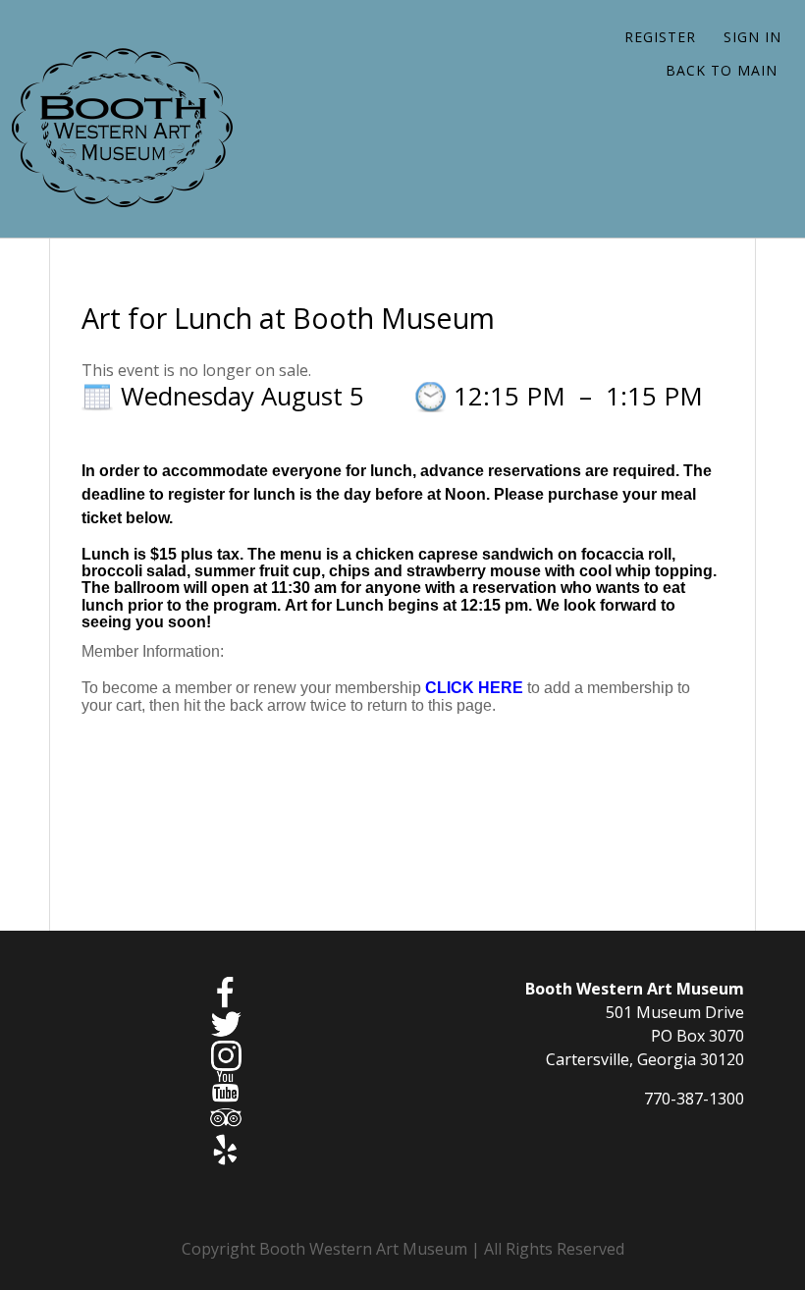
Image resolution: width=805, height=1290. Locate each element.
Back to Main (722, 70)
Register (660, 36)
